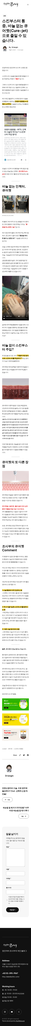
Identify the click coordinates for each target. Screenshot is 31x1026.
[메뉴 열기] (28, 5)
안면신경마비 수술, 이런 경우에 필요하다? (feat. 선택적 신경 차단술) (15, 791)
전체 (4, 15)
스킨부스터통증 (18, 749)
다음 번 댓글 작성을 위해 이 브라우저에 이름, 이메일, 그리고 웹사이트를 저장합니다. (16, 900)
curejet (4, 749)
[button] (15, 204)
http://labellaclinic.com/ (10, 977)
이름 (8, 869)
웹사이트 (8, 887)
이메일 (8, 878)
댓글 (8, 847)
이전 (9, 799)
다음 (22, 816)
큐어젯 (10, 749)
